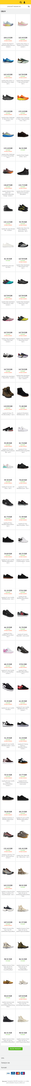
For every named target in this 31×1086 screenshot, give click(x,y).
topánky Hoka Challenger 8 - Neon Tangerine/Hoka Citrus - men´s (22, 119)
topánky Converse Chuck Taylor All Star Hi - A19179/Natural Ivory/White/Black (8, 968)
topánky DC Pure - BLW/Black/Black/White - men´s (8, 524)
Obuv (3, 11)
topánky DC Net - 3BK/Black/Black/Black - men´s (23, 598)
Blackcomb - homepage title (11, 2)
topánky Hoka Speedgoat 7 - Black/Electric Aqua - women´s (8, 303)
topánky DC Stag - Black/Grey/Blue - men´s (23, 524)
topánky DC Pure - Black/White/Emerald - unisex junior (23, 782)
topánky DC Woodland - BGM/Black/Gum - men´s (23, 413)
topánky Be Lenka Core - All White (8, 266)
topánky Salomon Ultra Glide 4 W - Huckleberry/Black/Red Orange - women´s (8, 194)
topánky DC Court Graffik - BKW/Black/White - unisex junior (8, 745)
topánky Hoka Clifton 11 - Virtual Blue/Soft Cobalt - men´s (8, 82)
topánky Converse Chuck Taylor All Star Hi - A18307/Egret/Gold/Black (23, 930)
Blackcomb (4, 1081)
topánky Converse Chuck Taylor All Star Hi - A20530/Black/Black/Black (8, 1040)
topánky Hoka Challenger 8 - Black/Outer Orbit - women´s (8, 119)
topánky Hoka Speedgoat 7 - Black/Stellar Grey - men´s (22, 266)
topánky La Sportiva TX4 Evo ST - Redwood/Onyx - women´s (8, 856)
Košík (28, 2)
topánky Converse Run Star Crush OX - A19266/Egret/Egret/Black (23, 1003)
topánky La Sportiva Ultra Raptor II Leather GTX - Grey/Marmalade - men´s (8, 893)
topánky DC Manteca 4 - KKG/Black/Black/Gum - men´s (8, 819)
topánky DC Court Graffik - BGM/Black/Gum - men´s (8, 598)
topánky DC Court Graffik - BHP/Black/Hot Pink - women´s (23, 709)
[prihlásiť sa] (24, 2)
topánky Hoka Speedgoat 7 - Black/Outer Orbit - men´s (22, 303)
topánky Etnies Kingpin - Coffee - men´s (23, 155)
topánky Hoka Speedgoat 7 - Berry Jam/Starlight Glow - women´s (22, 377)
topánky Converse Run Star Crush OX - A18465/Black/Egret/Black (8, 930)
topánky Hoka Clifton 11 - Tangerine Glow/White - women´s (23, 45)
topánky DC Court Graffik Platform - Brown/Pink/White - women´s (8, 783)
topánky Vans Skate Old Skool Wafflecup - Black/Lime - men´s (23, 229)
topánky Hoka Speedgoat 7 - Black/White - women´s (8, 377)
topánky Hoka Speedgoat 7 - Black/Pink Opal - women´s (8, 340)
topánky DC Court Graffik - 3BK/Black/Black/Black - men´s (8, 561)
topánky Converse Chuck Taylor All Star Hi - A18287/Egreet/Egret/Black (23, 1040)
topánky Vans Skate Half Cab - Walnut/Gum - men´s (22, 856)
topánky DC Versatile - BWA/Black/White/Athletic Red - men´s (8, 451)
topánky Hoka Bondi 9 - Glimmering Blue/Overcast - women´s (8, 45)
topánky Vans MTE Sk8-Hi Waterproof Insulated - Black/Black (22, 193)
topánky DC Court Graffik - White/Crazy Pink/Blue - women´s (8, 672)
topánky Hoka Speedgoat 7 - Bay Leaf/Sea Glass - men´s (22, 82)
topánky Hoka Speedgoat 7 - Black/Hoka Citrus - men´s (22, 340)
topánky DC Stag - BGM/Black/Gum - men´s (23, 487)
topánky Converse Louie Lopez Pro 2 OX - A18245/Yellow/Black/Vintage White (8, 1004)
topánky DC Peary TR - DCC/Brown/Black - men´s (8, 413)
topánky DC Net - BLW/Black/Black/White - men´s (23, 672)
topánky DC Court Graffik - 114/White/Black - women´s (23, 561)
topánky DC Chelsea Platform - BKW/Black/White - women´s (23, 746)
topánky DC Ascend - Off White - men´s (8, 487)
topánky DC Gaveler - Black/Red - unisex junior (23, 635)
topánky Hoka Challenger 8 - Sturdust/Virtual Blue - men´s (8, 156)
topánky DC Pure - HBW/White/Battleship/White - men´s (22, 451)
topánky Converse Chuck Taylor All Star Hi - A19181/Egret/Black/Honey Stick (23, 894)
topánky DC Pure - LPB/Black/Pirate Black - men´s (8, 635)
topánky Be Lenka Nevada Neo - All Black (8, 229)
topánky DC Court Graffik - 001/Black (8, 708)
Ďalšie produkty (15, 1049)
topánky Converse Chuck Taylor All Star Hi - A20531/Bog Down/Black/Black (23, 968)
